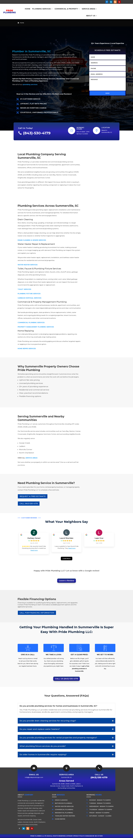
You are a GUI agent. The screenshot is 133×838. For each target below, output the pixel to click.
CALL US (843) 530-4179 (66, 679)
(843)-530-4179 (37, 133)
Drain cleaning (61, 800)
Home (27, 9)
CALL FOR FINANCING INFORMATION (37, 613)
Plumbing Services (41, 9)
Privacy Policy (78, 836)
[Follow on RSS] (115, 1)
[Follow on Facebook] (106, 1)
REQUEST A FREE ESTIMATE (33, 496)
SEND (107, 93)
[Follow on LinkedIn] (111, 1)
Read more (34, 550)
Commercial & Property (66, 9)
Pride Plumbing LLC (37, 836)
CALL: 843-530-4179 (29, 503)
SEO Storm (99, 836)
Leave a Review (66, 581)
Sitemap (69, 836)
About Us (90, 16)
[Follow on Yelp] (119, 1)
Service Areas (88, 9)
